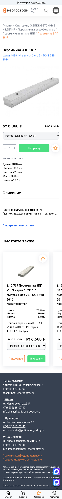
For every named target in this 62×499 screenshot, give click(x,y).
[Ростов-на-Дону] (56, 482)
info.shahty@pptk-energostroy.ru (21, 411)
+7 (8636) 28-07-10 (14, 407)
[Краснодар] (56, 471)
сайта (32, 467)
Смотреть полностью (18, 225)
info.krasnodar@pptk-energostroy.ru (23, 430)
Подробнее (16, 358)
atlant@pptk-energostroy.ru (18, 393)
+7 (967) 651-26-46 (14, 426)
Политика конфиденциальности (22, 455)
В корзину (34, 148)
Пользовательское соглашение (22, 459)
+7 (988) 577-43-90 (14, 389)
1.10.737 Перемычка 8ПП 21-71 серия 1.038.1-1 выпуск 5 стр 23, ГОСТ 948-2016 (26, 292)
